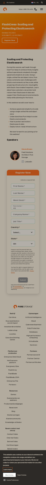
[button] (11, 480)
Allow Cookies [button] (9, 475)
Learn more (7, 469)
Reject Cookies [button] (21, 475)
